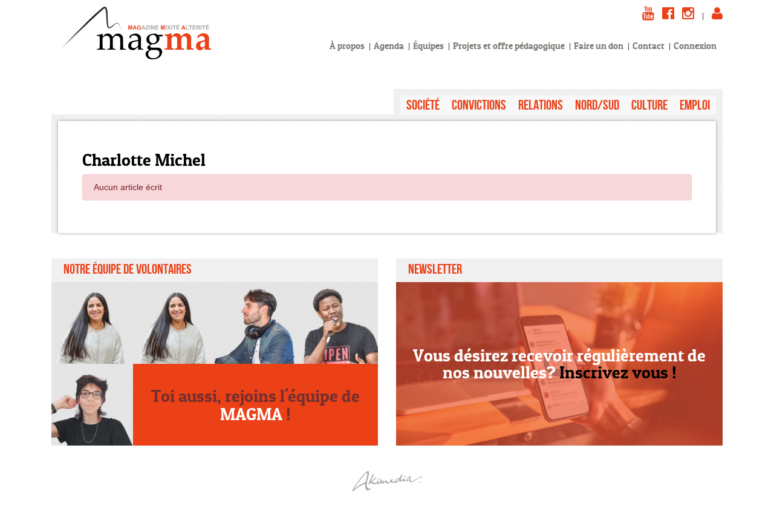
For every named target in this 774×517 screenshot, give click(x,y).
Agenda (389, 45)
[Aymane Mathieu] (255, 323)
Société (423, 105)
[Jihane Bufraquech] (92, 323)
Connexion (695, 45)
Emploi (695, 105)
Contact (649, 45)
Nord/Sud (597, 105)
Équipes (428, 45)
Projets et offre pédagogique (509, 45)
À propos (347, 45)
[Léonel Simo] (337, 323)
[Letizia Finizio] (92, 405)
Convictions (479, 105)
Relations (540, 105)
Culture (649, 105)
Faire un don (598, 45)
